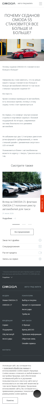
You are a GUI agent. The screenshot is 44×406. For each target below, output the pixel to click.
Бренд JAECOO (28, 329)
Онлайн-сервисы (29, 343)
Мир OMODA (27, 321)
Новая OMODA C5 (9, 300)
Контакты (6, 350)
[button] (16, 224)
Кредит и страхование (31, 305)
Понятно (10, 400)
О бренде (26, 325)
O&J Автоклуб (8, 334)
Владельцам (7, 321)
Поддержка (7, 329)
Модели (5, 296)
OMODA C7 (7, 305)
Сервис (5, 325)
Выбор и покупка (29, 300)
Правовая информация (31, 334)
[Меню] (40, 3)
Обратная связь (28, 339)
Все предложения (22, 232)
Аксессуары (27, 309)
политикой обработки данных (16, 368)
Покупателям (27, 296)
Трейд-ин (26, 314)
